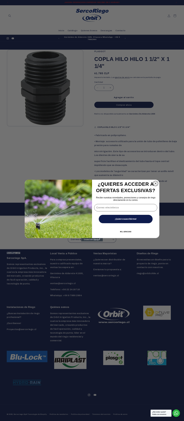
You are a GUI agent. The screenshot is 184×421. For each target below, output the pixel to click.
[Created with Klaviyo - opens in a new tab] (92, 239)
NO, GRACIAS (125, 232)
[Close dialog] (155, 183)
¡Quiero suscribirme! (126, 219)
